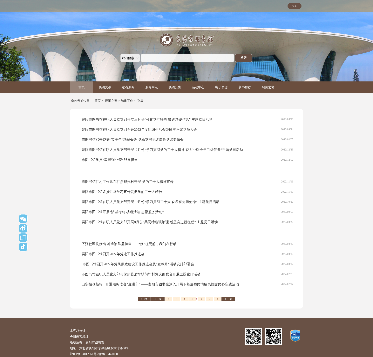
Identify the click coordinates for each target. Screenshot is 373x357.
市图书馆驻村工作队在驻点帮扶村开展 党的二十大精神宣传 (127, 182)
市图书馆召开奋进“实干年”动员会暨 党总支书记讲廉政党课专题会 (133, 140)
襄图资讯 (105, 87)
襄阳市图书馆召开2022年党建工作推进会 (113, 254)
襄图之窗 (268, 87)
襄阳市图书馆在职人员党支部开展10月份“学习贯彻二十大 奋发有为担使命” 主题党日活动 (151, 202)
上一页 (158, 298)
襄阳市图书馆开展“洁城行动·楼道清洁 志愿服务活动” (123, 212)
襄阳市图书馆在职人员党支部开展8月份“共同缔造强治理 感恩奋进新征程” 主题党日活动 (150, 222)
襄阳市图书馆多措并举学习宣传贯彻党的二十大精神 (122, 192)
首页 (81, 87)
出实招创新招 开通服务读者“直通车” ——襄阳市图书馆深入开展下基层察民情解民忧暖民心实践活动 (160, 284)
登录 (294, 6)
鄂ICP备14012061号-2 (84, 354)
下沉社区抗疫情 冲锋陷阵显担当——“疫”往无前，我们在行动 (129, 244)
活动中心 (198, 87)
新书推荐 (245, 87)
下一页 (228, 298)
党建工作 (127, 100)
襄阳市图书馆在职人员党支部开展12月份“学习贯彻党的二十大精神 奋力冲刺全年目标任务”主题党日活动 (162, 150)
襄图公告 (175, 87)
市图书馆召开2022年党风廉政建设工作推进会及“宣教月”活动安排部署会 (138, 264)
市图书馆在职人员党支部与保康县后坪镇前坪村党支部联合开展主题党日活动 (141, 274)
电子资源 (221, 87)
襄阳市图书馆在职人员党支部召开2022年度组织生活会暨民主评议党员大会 (139, 129)
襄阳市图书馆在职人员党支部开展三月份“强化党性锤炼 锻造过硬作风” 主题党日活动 (147, 119)
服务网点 (151, 87)
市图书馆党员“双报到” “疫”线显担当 (110, 160)
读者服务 (128, 87)
